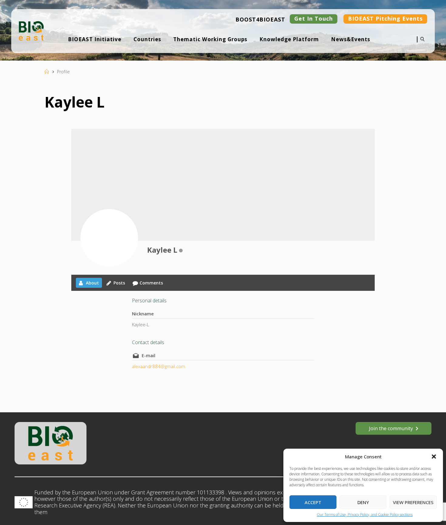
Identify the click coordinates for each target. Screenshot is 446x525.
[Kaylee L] (109, 238)
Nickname (143, 314)
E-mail (148, 355)
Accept (313, 502)
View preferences (413, 502)
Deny (363, 502)
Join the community (391, 428)
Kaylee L (162, 250)
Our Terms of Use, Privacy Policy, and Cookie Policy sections (365, 514)
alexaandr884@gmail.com (158, 366)
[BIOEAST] (31, 30)
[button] (434, 457)
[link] (421, 43)
